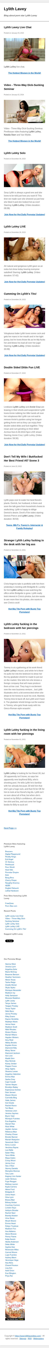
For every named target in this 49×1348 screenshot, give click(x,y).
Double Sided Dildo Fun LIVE (22, 367)
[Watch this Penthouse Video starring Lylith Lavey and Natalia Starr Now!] (24, 111)
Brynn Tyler (10, 1116)
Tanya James (10, 1003)
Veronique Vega (11, 1260)
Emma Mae (10, 1077)
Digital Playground (12, 854)
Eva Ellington (10, 1273)
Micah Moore (10, 1221)
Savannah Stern (12, 1142)
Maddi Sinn (10, 1058)
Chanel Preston (11, 1265)
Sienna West (10, 964)
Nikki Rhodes (10, 1029)
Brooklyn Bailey (11, 1087)
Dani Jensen (10, 1092)
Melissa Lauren (11, 1184)
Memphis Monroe (12, 1171)
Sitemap (22, 1339)
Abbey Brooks (11, 1043)
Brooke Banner (11, 1137)
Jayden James (11, 1129)
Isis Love (9, 1056)
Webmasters (38, 1339)
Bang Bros (9, 878)
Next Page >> (10, 828)
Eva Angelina (10, 1121)
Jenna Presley (11, 1014)
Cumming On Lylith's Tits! (20, 293)
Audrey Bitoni (10, 1257)
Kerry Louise (10, 1145)
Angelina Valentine (13, 1074)
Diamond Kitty (11, 1048)
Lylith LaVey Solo (14, 153)
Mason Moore (11, 1095)
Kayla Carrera (11, 1187)
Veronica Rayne (11, 1147)
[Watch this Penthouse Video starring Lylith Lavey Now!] (24, 49)
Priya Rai (9, 1276)
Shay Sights (10, 1069)
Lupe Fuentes (11, 1255)
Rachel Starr (10, 1213)
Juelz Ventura (10, 1179)
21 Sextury (9, 862)
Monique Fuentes (12, 1119)
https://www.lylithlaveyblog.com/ (28, 1336)
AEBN (7, 885)
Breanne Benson (12, 974)
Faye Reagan (10, 1181)
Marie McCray (11, 972)
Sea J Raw (9, 1166)
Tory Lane (9, 1174)
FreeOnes (9, 903)
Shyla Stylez (10, 987)
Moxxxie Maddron (12, 998)
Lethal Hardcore (12, 891)
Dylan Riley (10, 1153)
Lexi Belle (9, 1150)
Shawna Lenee (11, 1071)
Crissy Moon (10, 1160)
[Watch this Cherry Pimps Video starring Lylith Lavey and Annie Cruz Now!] (24, 389)
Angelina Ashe (11, 969)
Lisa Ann (8, 1268)
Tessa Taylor (10, 1008)
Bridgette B (9, 1192)
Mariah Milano (11, 1035)
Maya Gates (10, 1158)
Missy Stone (10, 1050)
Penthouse (9, 864)
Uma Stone (10, 1218)
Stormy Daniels (11, 1168)
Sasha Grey (10, 1079)
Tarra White (10, 1155)
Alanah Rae (10, 1124)
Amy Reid (9, 1040)
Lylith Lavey (15, 9)
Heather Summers (12, 977)
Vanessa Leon (11, 1111)
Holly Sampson (11, 995)
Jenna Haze (10, 1024)
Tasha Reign (10, 982)
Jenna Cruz (10, 1163)
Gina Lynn (9, 1197)
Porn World (10, 867)
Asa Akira (9, 1263)
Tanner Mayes (11, 1084)
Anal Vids (9, 870)
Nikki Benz (9, 1011)
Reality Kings (10, 857)
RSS (30, 1339)
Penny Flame (10, 1236)
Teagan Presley (11, 1006)
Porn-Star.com (11, 906)
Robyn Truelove (11, 1226)
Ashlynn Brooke (11, 1210)
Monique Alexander (13, 990)
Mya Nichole (10, 1061)
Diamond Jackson (12, 1053)
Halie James (10, 1100)
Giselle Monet (11, 985)
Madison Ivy (10, 993)
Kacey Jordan (11, 1063)
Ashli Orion (9, 1271)
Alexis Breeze (10, 1234)
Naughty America (12, 883)
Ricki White (9, 1126)
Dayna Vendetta (11, 1019)
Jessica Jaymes (11, 1113)
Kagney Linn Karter (13, 1176)
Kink (7, 875)
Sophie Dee (10, 1247)
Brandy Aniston (11, 1215)
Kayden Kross (11, 1045)
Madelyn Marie (11, 1022)
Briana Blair (10, 1200)
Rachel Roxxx (11, 1105)
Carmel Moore (11, 1252)
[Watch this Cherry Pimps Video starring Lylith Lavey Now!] (24, 175)
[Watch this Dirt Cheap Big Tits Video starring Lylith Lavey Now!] (24, 566)
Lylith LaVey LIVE (15, 226)
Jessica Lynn (10, 967)
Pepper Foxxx (11, 1066)
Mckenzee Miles (12, 1250)
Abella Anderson (12, 1242)
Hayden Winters (11, 1037)
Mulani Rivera (11, 1032)
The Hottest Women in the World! (24, 73)
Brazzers (9, 851)
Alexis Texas (10, 980)
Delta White (10, 1244)
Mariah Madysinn (12, 1139)
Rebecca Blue (11, 1132)
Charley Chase (11, 1134)
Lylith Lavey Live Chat (17, 27)
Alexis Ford (10, 1189)
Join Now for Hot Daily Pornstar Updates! (24, 214)
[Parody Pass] (15, 1320)
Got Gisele (9, 1103)
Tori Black (9, 1108)
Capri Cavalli (10, 1082)
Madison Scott (11, 1027)
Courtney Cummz (12, 1205)
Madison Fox (10, 1229)
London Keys (10, 1208)
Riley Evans (10, 1016)
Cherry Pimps (10, 880)
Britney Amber (11, 1202)
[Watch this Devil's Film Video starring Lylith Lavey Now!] (24, 483)
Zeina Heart (10, 1195)
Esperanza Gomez (13, 1090)
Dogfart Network (12, 888)
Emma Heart (10, 1223)
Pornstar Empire (12, 872)
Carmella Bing (11, 1098)
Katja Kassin (10, 1239)
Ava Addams (10, 1231)
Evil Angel (9, 859)
